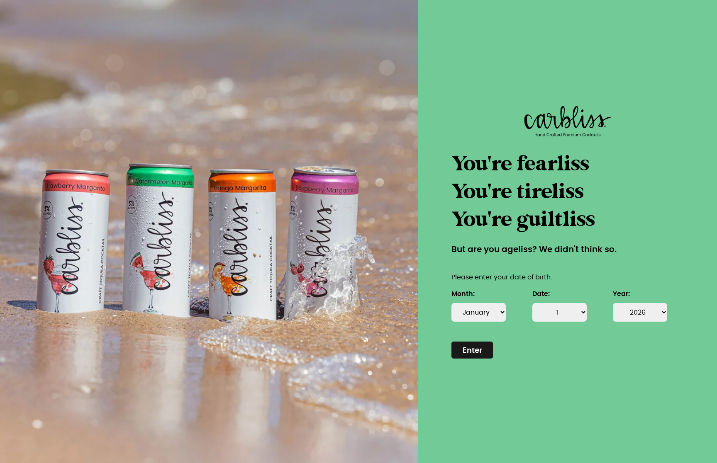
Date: (541, 294)
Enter (472, 350)
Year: (621, 294)
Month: (463, 294)
